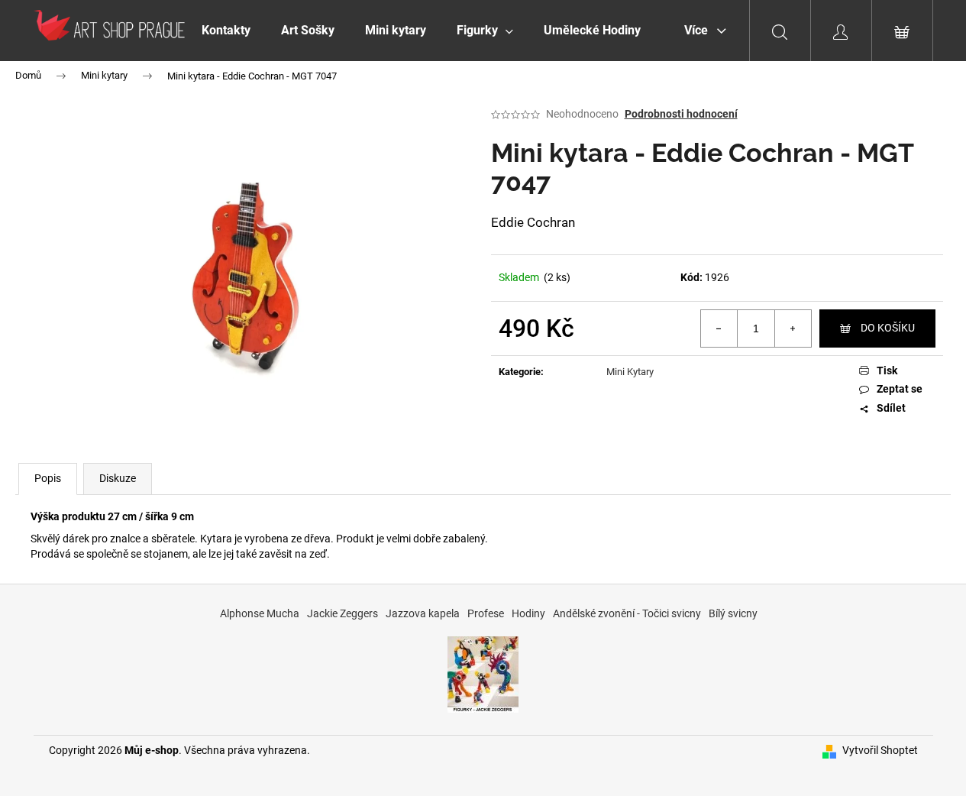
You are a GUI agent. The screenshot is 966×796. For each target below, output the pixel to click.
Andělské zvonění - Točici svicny (627, 613)
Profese (485, 613)
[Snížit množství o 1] (719, 328)
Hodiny (528, 613)
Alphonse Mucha (259, 613)
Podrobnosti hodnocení (681, 114)
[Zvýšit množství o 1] (792, 328)
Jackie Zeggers (342, 613)
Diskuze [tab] (117, 478)
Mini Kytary (630, 371)
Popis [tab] (47, 478)
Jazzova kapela (423, 613)
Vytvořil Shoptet (880, 750)
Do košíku (888, 328)
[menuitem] (226, 30)
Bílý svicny (733, 613)
